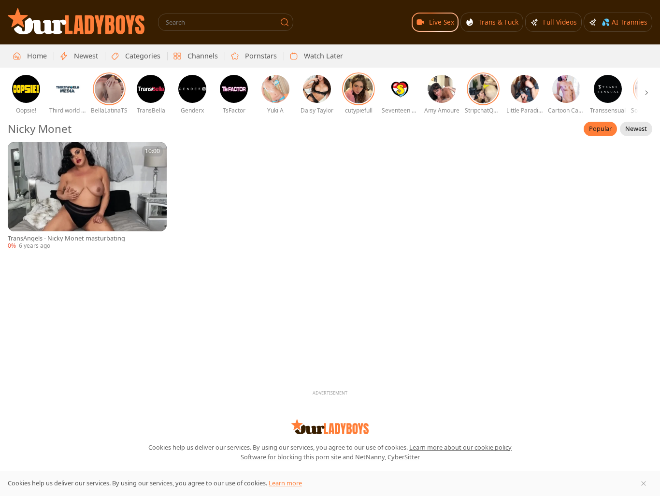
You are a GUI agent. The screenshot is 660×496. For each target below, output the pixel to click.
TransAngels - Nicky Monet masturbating (66, 238)
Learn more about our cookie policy (460, 447)
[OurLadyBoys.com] (76, 21)
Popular (600, 128)
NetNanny (370, 457)
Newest (636, 128)
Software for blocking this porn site (292, 457)
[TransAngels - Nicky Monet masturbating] (87, 196)
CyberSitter (403, 457)
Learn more (285, 483)
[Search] (284, 22)
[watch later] (19, 153)
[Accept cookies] (643, 483)
